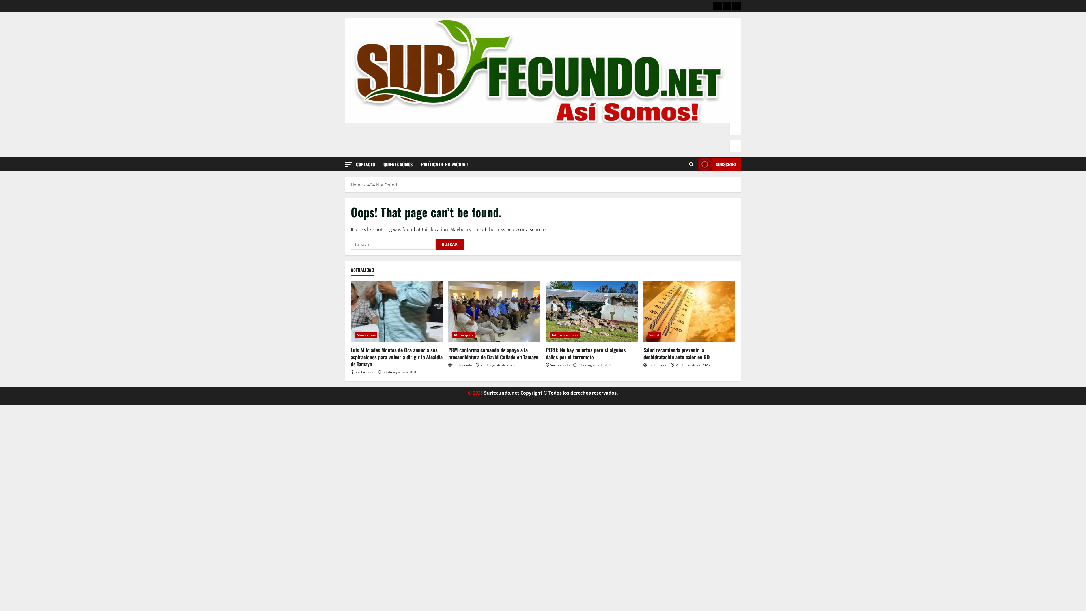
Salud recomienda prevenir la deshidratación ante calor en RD (676, 353)
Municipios (366, 335)
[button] (348, 164)
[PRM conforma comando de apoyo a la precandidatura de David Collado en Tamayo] (494, 311)
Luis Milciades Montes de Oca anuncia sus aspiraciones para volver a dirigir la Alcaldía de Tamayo (397, 357)
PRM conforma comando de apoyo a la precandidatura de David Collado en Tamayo (493, 353)
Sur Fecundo (364, 372)
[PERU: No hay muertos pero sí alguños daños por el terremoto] (592, 311)
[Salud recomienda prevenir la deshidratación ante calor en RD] (689, 311)
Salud (654, 335)
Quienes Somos (398, 164)
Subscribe (726, 164)
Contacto (365, 164)
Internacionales (565, 335)
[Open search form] (691, 164)
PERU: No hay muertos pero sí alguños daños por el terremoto (586, 353)
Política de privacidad (444, 164)
